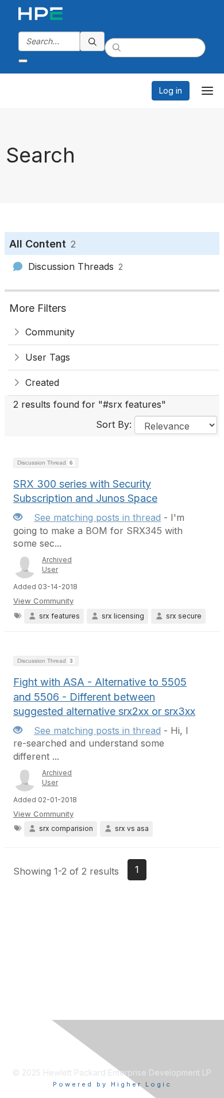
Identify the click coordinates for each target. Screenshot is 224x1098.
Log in (170, 90)
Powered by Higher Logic (112, 1084)
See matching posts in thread (97, 517)
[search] (92, 41)
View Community (43, 600)
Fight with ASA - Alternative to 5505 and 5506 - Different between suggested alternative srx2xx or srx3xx (104, 696)
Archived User (57, 564)
